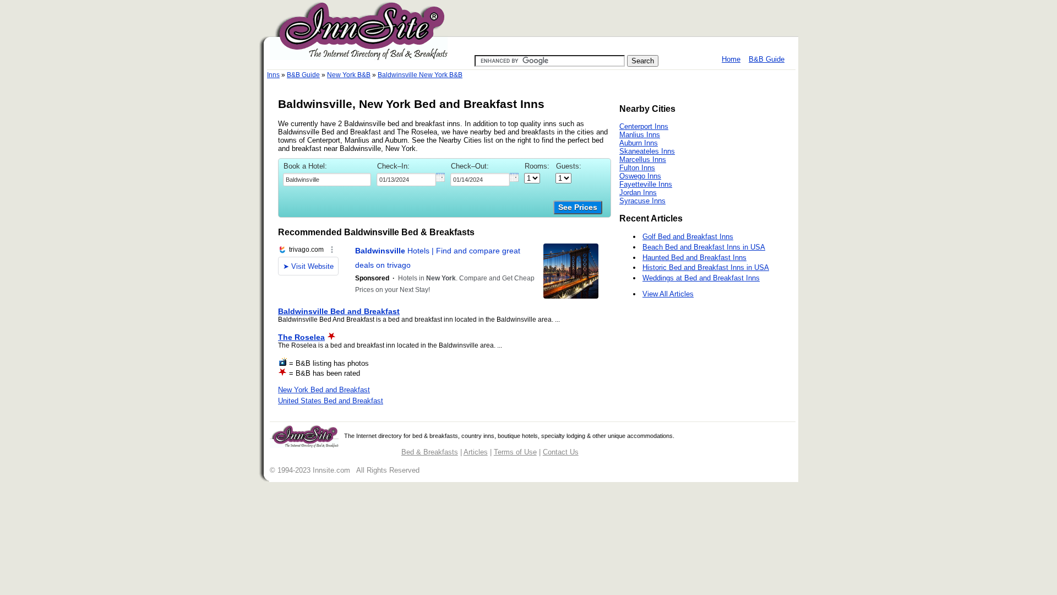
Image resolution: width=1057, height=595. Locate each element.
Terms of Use (515, 452)
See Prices (577, 207)
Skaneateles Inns (647, 151)
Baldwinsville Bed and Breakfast (339, 311)
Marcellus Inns (642, 159)
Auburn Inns (638, 143)
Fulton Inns (637, 168)
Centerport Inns (643, 126)
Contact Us (561, 452)
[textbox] (327, 179)
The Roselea (301, 337)
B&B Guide (766, 59)
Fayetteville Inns (645, 184)
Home (731, 59)
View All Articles (668, 294)
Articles (476, 452)
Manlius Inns (639, 135)
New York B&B (349, 75)
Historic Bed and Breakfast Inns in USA (705, 267)
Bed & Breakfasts (429, 452)
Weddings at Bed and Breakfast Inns (701, 278)
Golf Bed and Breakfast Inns (687, 236)
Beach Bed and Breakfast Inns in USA (703, 247)
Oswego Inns (640, 176)
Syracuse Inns (642, 201)
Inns (273, 75)
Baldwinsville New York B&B (420, 75)
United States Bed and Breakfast (330, 401)
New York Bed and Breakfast (324, 390)
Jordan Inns (638, 192)
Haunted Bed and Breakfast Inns (694, 257)
